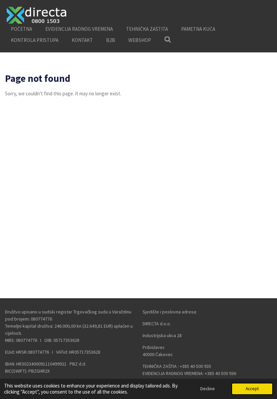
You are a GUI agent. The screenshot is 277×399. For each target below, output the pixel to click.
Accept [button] (252, 389)
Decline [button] (207, 389)
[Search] (167, 40)
